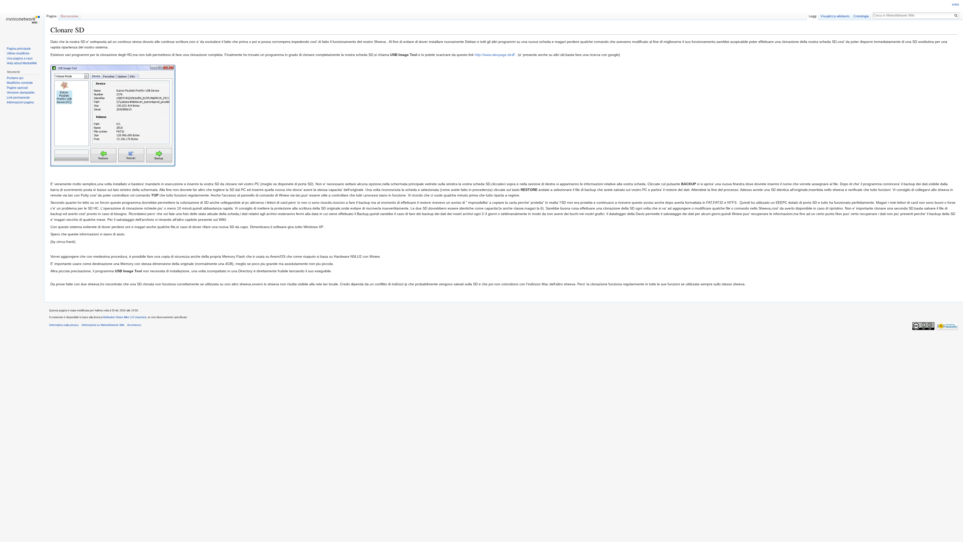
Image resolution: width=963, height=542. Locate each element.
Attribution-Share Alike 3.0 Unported (124, 317)
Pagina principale (19, 48)
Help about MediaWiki (22, 63)
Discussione (69, 16)
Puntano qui (15, 78)
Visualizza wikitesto (835, 16)
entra (955, 4)
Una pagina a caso (20, 58)
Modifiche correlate (20, 83)
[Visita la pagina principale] (22, 20)
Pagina (51, 16)
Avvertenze (134, 324)
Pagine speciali (17, 88)
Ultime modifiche (18, 53)
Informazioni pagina (20, 102)
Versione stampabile (21, 92)
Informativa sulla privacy (64, 324)
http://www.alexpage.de (493, 55)
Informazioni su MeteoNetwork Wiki (103, 324)
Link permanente (18, 97)
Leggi (813, 16)
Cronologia (861, 16)
